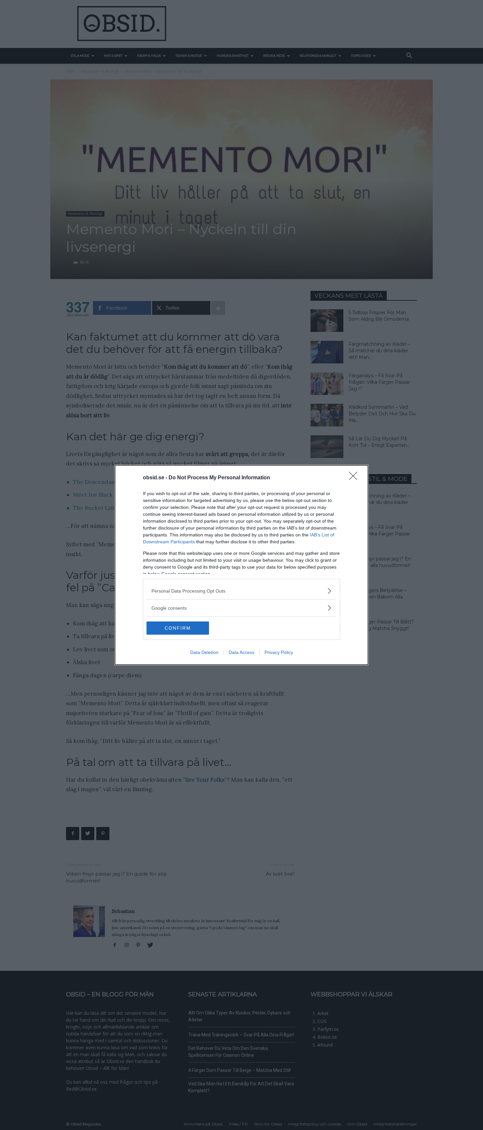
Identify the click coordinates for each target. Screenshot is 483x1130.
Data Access (241, 652)
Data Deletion (204, 652)
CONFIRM (178, 628)
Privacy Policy (278, 652)
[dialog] (241, 565)
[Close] (355, 478)
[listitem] (241, 590)
